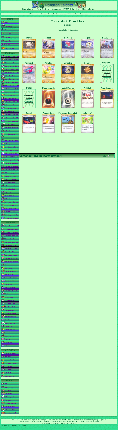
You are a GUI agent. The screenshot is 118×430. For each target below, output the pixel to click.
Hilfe (104, 156)
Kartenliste (62, 30)
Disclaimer (55, 423)
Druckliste (74, 30)
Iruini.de (75, 9)
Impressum (46, 423)
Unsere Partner (89, 9)
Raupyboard (27, 9)
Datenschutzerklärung (68, 423)
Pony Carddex (43, 9)
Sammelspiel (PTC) (60, 9)
